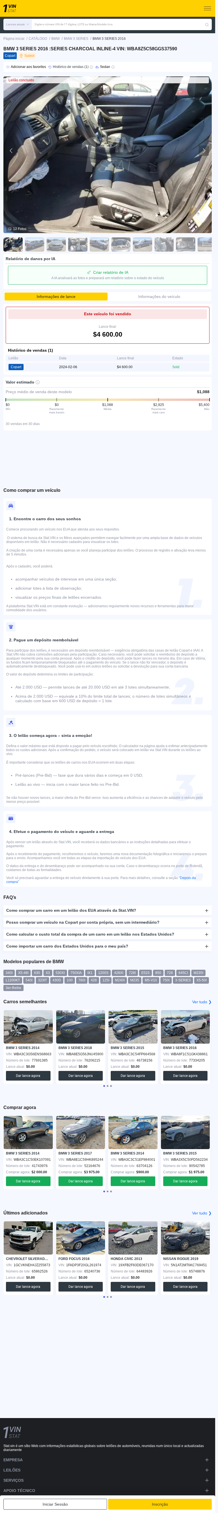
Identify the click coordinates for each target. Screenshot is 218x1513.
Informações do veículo (159, 296)
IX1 (90, 973)
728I (132, 973)
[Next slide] (204, 151)
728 (170, 973)
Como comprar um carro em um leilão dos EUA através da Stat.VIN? (71, 910)
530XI (60, 973)
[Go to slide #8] (164, 244)
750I (166, 980)
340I (9, 973)
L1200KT (13, 980)
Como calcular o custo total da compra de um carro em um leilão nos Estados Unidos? (90, 934)
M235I (198, 973)
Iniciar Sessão (55, 1504)
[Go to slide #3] (56, 244)
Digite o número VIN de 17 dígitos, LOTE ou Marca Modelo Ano (74, 24)
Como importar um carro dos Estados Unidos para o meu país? (67, 946)
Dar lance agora (28, 1076)
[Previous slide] (11, 151)
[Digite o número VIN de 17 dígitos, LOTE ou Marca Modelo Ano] (207, 24)
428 (94, 980)
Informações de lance (56, 296)
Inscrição (160, 1504)
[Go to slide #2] (34, 244)
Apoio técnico (19, 1490)
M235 (134, 980)
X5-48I (23, 973)
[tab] (104, 1086)
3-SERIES (183, 980)
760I (81, 980)
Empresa (13, 1460)
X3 (48, 973)
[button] (17, 24)
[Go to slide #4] (77, 244)
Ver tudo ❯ (202, 1002)
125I (105, 980)
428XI (118, 973)
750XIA (76, 973)
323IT (42, 980)
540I (29, 980)
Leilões (11, 1470)
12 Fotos (19, 229)
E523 (145, 973)
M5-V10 (151, 980)
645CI (183, 973)
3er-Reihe (13, 988)
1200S (103, 973)
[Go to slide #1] (13, 244)
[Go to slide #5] (99, 244)
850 (158, 973)
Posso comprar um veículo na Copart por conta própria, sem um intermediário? (83, 922)
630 (37, 973)
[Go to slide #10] (207, 244)
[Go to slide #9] (185, 244)
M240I (120, 980)
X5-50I (201, 980)
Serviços (13, 1480)
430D (57, 980)
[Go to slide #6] (121, 244)
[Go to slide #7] (142, 244)
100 (70, 980)
